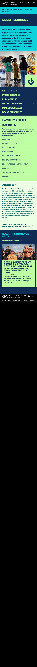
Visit (33, 2)
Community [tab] (32, 300)
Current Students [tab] (17, 300)
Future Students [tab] (6, 300)
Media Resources (14, 3)
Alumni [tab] (25, 300)
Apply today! (6, 11)
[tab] (29, 296)
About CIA (6, 3)
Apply (21, 2)
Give (28, 2)
